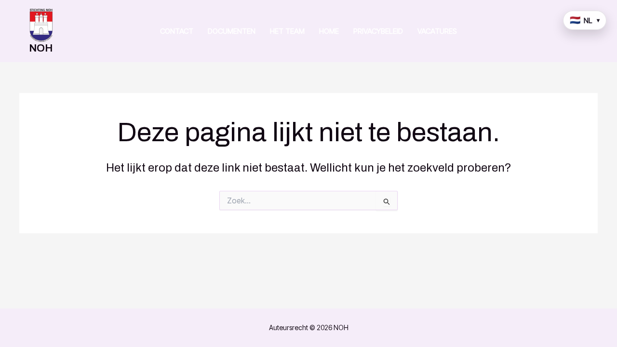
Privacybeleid (378, 31)
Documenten (231, 31)
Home (329, 31)
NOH (41, 48)
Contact (176, 31)
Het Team (287, 31)
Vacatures (437, 31)
